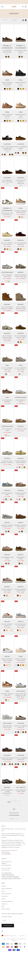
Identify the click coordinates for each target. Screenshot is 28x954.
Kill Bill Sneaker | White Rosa (20, 368)
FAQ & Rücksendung (7, 888)
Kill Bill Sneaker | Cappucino (7, 368)
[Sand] (12, 89)
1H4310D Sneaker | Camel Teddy (20, 790)
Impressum (4, 904)
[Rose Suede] (8, 563)
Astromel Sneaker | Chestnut (7, 694)
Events (3, 891)
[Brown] (10, 154)
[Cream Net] (12, 595)
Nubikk (7, 240)
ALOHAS (20, 723)
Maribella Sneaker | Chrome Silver (7, 526)
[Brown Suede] (4, 595)
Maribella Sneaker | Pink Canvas (20, 526)
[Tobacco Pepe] (8, 57)
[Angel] (19, 467)
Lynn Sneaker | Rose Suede (7, 558)
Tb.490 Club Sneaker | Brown (20, 147)
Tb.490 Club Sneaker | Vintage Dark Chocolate (7, 148)
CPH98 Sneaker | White (21, 400)
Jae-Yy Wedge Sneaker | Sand (20, 307)
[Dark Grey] (2, 154)
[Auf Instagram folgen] (2, 931)
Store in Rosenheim (6, 893)
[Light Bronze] (10, 89)
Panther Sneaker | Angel (7, 494)
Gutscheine (4, 896)
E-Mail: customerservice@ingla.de (10, 876)
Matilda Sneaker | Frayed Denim (20, 625)
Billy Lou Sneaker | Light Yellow (7, 243)
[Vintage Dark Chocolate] (12, 154)
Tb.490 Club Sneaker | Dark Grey (20, 758)
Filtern (5, 19)
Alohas (7, 144)
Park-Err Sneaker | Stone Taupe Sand (21, 275)
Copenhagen (7, 272)
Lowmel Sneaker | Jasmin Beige (20, 659)
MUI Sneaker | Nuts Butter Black (7, 213)
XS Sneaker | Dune (20, 429)
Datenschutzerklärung (7, 901)
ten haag (20, 691)
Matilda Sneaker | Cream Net (7, 625)
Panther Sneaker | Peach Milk (20, 494)
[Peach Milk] (24, 467)
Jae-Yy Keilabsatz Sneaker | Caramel (7, 307)
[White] (2, 595)
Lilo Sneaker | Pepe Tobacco (21, 51)
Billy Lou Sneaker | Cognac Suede (21, 336)
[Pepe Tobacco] (6, 57)
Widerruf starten (6, 909)
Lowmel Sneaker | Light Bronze (7, 83)
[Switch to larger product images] (23, 20)
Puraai (21, 426)
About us (4, 886)
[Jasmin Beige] (2, 89)
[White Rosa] (8, 374)
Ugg (7, 80)
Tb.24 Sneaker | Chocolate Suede (7, 181)
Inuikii (7, 523)
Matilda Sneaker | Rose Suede (7, 590)
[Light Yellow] (10, 249)
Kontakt (3, 898)
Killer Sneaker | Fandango (7, 400)
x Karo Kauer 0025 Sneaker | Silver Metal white (21, 695)
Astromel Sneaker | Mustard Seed (20, 211)
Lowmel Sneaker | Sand (20, 115)
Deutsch (22, 935)
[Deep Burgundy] (5, 154)
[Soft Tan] (7, 154)
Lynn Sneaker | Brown (20, 558)
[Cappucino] (6, 374)
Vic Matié (20, 787)
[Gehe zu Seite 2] (19, 800)
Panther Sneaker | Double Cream (20, 461)
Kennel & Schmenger (7, 47)
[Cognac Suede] (7, 249)
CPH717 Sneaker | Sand (7, 429)
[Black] (5, 89)
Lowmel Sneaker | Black (20, 83)
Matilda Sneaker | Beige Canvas (7, 659)
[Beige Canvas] (9, 595)
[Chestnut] (7, 89)
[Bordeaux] (5, 249)
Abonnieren (8, 925)
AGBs (3, 906)
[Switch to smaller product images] (25, 20)
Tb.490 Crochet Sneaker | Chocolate (21, 182)
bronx (21, 272)
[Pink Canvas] (8, 531)
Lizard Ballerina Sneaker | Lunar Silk (7, 461)
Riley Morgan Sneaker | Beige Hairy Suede (7, 337)
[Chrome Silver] (6, 531)
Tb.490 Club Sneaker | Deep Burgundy (7, 758)
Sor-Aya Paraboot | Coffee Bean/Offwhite (7, 791)
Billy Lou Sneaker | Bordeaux (21, 243)
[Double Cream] (22, 467)
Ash (7, 365)
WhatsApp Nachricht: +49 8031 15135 (11, 878)
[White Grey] (8, 281)
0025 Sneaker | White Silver (7, 726)
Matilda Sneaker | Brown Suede (20, 590)
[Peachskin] (17, 467)
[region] (14, 812)
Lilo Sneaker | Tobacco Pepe (7, 51)
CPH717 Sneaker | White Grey (7, 275)
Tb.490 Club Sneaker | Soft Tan (20, 726)
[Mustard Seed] (22, 217)
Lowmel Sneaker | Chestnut (7, 115)
